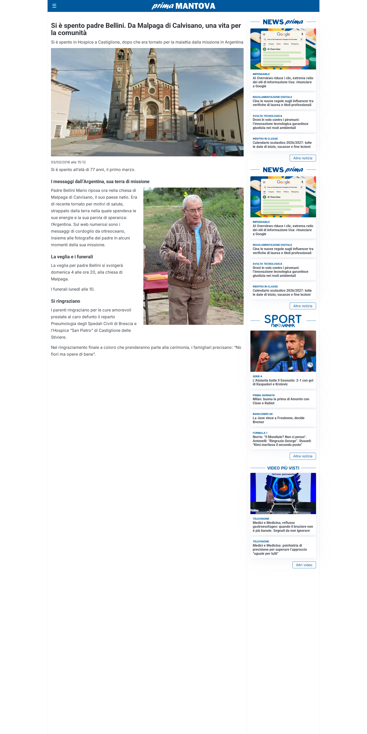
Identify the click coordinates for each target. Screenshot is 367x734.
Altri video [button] (304, 565)
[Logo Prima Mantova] (183, 6)
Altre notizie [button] (302, 158)
